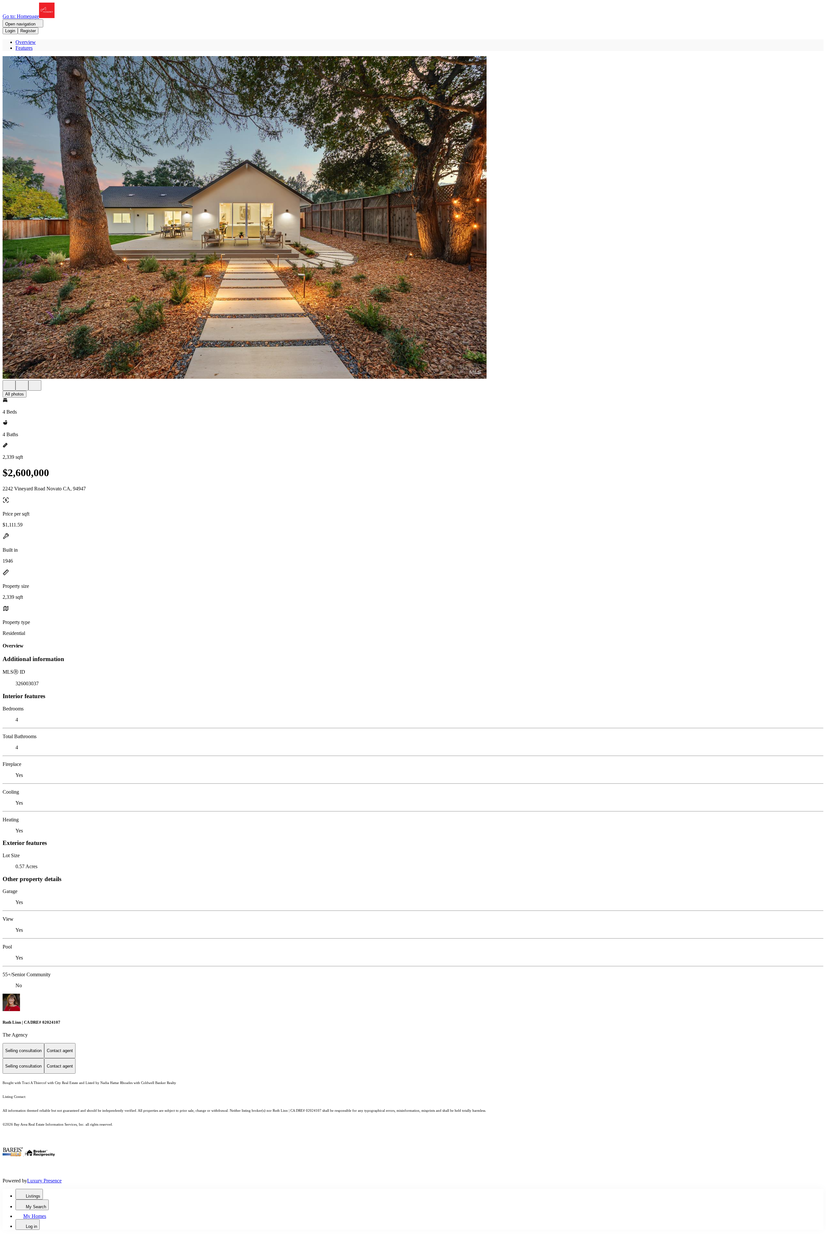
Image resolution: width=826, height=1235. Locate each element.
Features (24, 48)
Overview (25, 42)
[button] (413, 218)
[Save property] (21, 385)
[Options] (9, 385)
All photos (14, 394)
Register (28, 30)
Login (10, 30)
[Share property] (34, 385)
